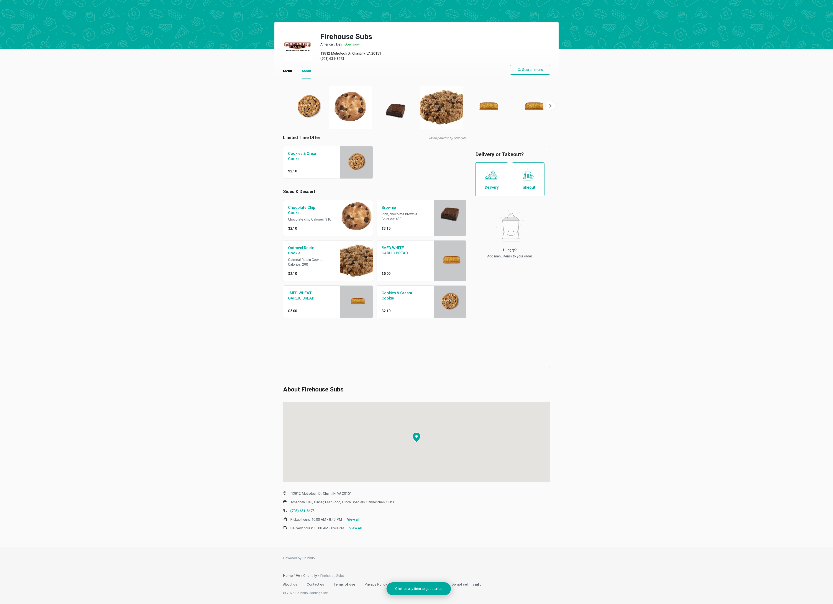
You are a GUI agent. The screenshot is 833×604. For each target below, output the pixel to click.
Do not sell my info (466, 584)
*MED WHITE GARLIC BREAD (395, 250)
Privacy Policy (376, 584)
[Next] (550, 106)
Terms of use (345, 584)
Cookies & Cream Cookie (303, 156)
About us (290, 584)
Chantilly (310, 576)
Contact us (316, 584)
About (306, 71)
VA (298, 576)
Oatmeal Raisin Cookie (301, 250)
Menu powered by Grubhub (447, 138)
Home (288, 576)
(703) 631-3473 (332, 59)
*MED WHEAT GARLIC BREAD (301, 295)
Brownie (389, 207)
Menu (287, 71)
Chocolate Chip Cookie (301, 210)
